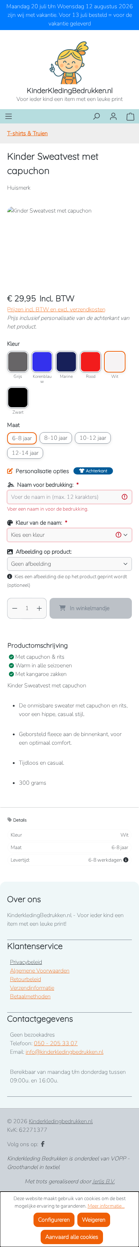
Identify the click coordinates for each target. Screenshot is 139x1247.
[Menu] (8, 116)
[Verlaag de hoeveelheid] (14, 608)
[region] (69, 246)
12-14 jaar (25, 453)
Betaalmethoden (30, 996)
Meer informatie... (106, 1206)
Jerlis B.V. (103, 1181)
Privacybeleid (26, 962)
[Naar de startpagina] (69, 62)
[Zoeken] (96, 116)
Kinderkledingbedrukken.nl (61, 1121)
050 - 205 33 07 (56, 1043)
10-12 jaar (92, 438)
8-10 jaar (55, 438)
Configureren (54, 1220)
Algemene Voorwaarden (40, 971)
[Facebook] (43, 1144)
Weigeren (93, 1220)
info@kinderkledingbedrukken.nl (64, 1052)
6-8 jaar (22, 438)
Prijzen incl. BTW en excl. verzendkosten (56, 309)
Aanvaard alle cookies (71, 1237)
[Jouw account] (113, 116)
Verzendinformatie (32, 988)
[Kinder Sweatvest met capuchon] (69, 246)
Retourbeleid (25, 979)
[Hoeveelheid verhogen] (39, 608)
